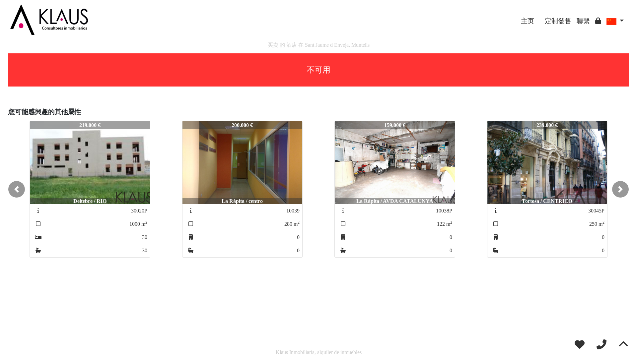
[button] (16, 189)
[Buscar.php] (539, 16)
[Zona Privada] (598, 21)
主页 (527, 21)
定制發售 (558, 21)
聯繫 (583, 21)
